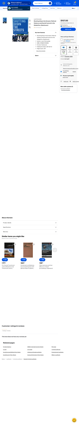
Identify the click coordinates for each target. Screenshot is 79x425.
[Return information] (71, 26)
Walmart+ (59, 8)
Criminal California (56, 349)
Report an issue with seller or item (70, 68)
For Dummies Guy (7, 346)
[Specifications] (56, 227)
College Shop (45, 8)
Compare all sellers (65, 90)
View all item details (40, 51)
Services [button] (15, 8)
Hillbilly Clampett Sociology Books (35, 346)
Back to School (35, 8)
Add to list (66, 81)
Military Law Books (56, 355)
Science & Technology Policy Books (35, 355)
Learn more (65, 77)
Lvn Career (29, 349)
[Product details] (56, 223)
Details (74, 71)
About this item (7, 218)
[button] (57, 3)
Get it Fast (52, 8)
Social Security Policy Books (9, 355)
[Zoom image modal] (29, 27)
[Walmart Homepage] (4, 3)
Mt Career (54, 346)
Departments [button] (6, 8)
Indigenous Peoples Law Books (34, 352)
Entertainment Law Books (57, 352)
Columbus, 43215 (69, 56)
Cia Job (4, 349)
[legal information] (73, 23)
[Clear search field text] (46, 3)
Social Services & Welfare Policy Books (12, 352)
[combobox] (42, 3)
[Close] (28, 8)
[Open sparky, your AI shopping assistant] (74, 420)
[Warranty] (56, 231)
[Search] (50, 3)
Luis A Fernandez (38, 19)
